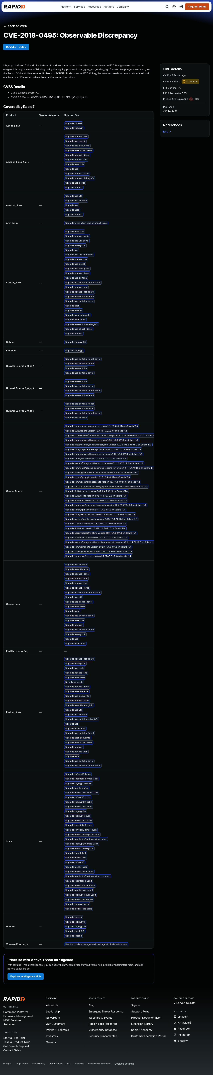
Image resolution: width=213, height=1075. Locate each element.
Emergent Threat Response (106, 1011)
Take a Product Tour (16, 1042)
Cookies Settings (124, 1063)
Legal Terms (22, 1063)
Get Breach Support (16, 1046)
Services (79, 6)
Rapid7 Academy (141, 1030)
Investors (52, 1036)
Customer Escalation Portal (148, 1036)
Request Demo (197, 6)
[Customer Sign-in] (181, 7)
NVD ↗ (167, 131)
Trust (67, 1063)
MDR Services (12, 1020)
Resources (94, 6)
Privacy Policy (38, 1063)
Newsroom (53, 1017)
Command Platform (15, 1012)
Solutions (9, 1024)
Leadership (53, 1011)
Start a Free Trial (14, 1038)
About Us (52, 1005)
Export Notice (55, 1063)
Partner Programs (57, 1030)
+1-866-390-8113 (185, 1003)
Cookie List (79, 1063)
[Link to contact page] (174, 7)
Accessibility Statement (99, 1063)
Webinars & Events (100, 1017)
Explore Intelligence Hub (25, 976)
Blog (91, 1005)
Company (123, 6)
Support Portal (140, 1011)
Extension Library (142, 1023)
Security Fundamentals (103, 1036)
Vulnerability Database (103, 1030)
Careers (51, 1042)
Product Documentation (146, 1017)
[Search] (167, 7)
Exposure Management (18, 1016)
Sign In (135, 1005)
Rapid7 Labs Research (103, 1023)
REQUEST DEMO (16, 46)
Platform (66, 6)
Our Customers (55, 1023)
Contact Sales (12, 1050)
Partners (109, 6)
